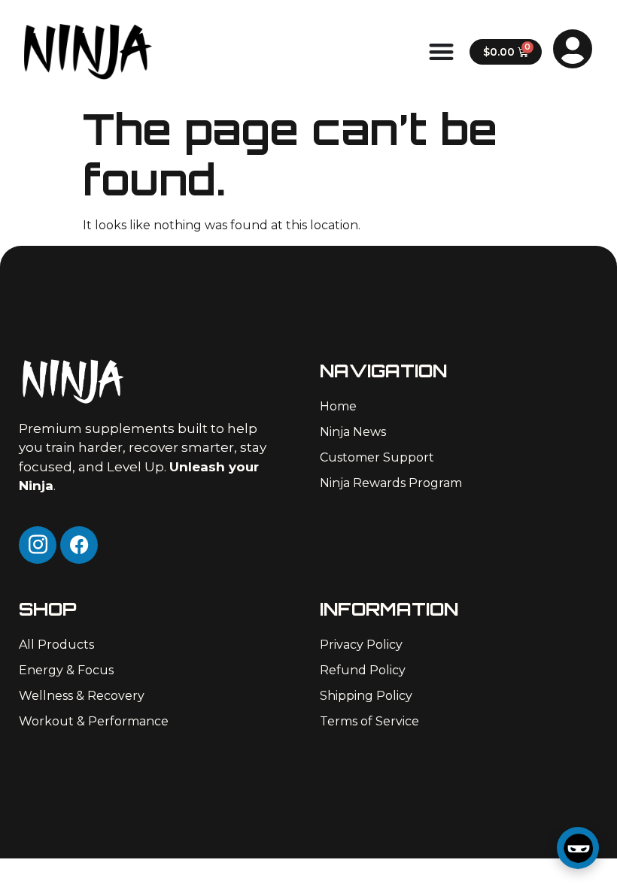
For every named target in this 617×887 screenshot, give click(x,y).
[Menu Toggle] (441, 51)
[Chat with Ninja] (578, 848)
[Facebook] (79, 545)
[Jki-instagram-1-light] (37, 545)
